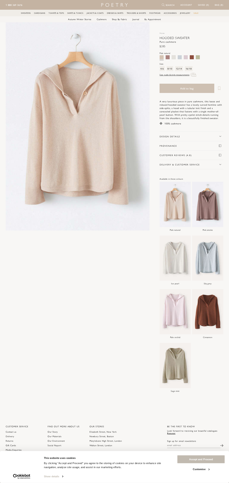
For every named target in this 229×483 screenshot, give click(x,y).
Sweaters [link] (26, 13)
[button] (186, 5)
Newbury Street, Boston (102, 436)
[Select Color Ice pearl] (174, 57)
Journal (135, 19)
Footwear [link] (154, 13)
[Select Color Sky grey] (180, 57)
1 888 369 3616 (14, 5)
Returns (9, 440)
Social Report (54, 445)
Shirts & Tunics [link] (75, 13)
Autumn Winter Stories (79, 19)
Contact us (11, 431)
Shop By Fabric (119, 19)
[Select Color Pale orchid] (186, 57)
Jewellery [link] (185, 13)
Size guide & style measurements (174, 74)
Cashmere (101, 19)
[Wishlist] (219, 88)
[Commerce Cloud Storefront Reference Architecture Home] (114, 5)
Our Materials (54, 436)
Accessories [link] (170, 13)
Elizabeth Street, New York (103, 431)
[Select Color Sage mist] (198, 57)
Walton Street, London (101, 445)
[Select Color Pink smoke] (168, 57)
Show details (51, 476)
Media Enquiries (14, 449)
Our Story (53, 431)
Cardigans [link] (39, 13)
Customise (199, 469)
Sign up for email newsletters (181, 441)
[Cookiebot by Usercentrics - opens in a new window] (21, 476)
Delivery (10, 436)
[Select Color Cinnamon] (192, 57)
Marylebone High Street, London (106, 440)
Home (162, 33)
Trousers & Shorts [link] (136, 13)
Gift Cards (11, 445)
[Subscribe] (221, 445)
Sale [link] (196, 13)
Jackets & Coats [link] (95, 13)
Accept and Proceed (201, 459)
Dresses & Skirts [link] (115, 13)
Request (171, 433)
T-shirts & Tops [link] (56, 13)
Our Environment (56, 440)
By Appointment (153, 19)
